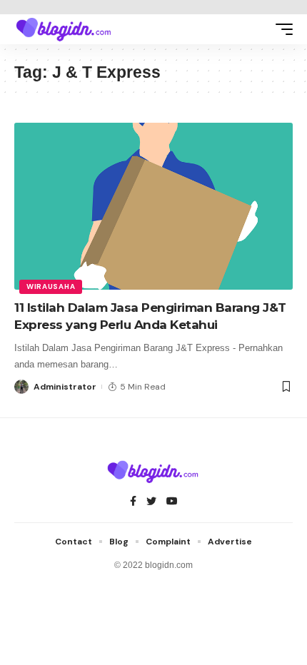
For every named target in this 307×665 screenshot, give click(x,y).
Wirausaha (50, 286)
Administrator (65, 386)
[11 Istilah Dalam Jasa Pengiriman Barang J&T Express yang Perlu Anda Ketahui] (153, 206)
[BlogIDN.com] (64, 29)
